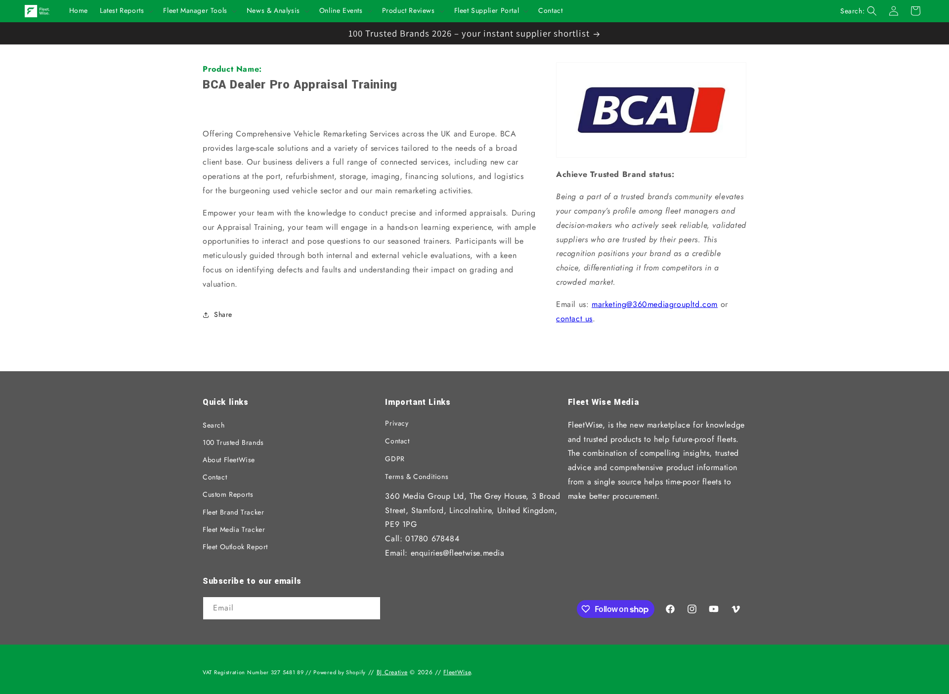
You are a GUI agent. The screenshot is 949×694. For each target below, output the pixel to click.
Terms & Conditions (416, 476)
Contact (215, 477)
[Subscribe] (369, 609)
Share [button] (223, 314)
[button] (125, 10)
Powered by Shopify (339, 672)
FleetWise (457, 672)
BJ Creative (392, 672)
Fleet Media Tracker (234, 529)
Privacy (396, 423)
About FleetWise (229, 460)
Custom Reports (228, 494)
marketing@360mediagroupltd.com (655, 304)
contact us (574, 318)
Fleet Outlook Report (235, 547)
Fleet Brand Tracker (233, 512)
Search (214, 425)
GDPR (394, 459)
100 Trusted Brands (233, 442)
